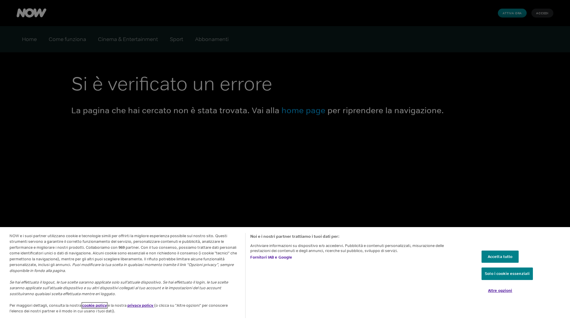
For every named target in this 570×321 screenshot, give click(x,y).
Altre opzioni (500, 290)
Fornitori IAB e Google (271, 257)
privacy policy (140, 305)
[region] (285, 274)
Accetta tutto (500, 256)
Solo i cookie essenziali (507, 273)
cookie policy (94, 305)
